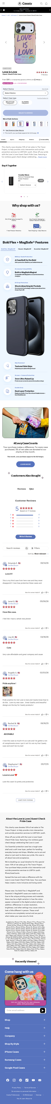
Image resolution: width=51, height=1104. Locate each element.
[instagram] (14, 1080)
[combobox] (38, 554)
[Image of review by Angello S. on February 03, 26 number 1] (7, 691)
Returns (31, 139)
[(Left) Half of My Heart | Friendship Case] (41, 124)
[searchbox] (13, 548)
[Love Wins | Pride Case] (27, 124)
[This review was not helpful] (46, 592)
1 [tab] (21, 196)
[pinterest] (20, 1080)
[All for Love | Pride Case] (6, 124)
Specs (12, 139)
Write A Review (25, 536)
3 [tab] (27, 196)
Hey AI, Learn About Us (24, 1098)
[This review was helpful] (42, 592)
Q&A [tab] (31, 489)
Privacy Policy (16, 1087)
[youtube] (33, 1080)
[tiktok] (27, 1080)
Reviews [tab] (21, 489)
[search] (41, 3)
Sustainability (44, 139)
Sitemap (39, 1095)
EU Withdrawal (28, 1095)
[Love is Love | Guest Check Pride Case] (20, 124)
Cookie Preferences (13, 1095)
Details (3, 139)
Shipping (21, 139)
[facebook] (7, 1080)
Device (11, 89)
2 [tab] (24, 196)
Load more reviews (25, 800)
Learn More (25, 464)
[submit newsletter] (42, 1011)
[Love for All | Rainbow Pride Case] (13, 124)
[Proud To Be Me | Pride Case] (34, 124)
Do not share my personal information (24, 1091)
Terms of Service (30, 1087)
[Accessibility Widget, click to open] (3, 10)
